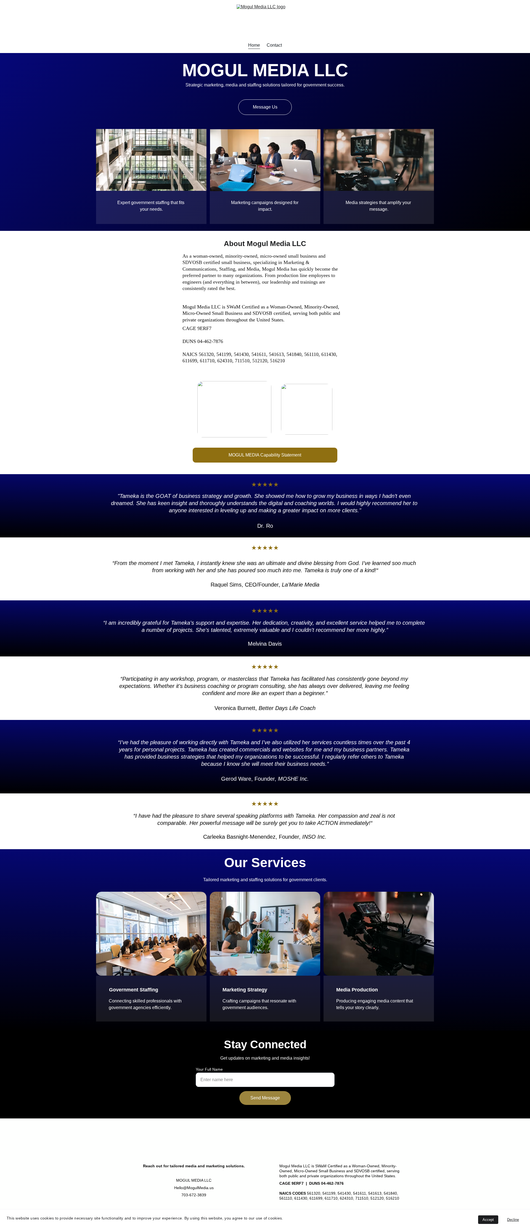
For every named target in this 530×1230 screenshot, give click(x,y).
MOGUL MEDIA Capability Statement (265, 455)
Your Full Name (209, 1069)
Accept (488, 1220)
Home (254, 45)
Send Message (265, 1098)
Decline (513, 1220)
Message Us (265, 107)
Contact (274, 45)
